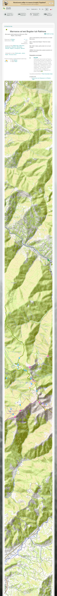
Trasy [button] (28, 9)
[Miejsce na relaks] (17, 369)
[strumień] (18, 365)
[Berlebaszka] (29, 367)
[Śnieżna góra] (42, 403)
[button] (51, 9)
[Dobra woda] (26, 370)
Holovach (7, 48)
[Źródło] (20, 405)
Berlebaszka (8, 47)
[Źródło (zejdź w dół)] (13, 414)
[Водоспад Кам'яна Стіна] (10, 411)
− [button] (6, 85)
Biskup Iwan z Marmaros (18, 45)
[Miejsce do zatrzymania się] (31, 380)
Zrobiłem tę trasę (49, 34)
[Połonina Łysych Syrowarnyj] (33, 380)
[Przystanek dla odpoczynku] (40, 365)
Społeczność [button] (34, 9)
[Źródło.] (36, 391)
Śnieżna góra (18, 53)
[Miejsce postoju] (45, 409)
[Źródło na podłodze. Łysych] (31, 384)
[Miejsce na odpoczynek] (34, 382)
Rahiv (13, 40)
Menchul (23, 48)
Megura (12, 48)
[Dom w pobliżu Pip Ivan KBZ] (34, 380)
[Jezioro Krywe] (46, 404)
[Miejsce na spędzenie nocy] (29, 388)
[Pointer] (37, 399)
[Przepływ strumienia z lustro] (6, 378)
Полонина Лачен (12, 54)
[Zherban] (15, 417)
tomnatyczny (17, 48)
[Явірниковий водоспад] (11, 409)
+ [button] (6, 82)
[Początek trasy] (48, 260)
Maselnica (14, 47)
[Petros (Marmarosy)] (48, 356)
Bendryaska (19, 47)
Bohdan (13, 39)
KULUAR (36, 57)
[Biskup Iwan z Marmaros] (39, 402)
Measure (50, 83)
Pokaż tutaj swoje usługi (47, 73)
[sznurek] (20, 410)
